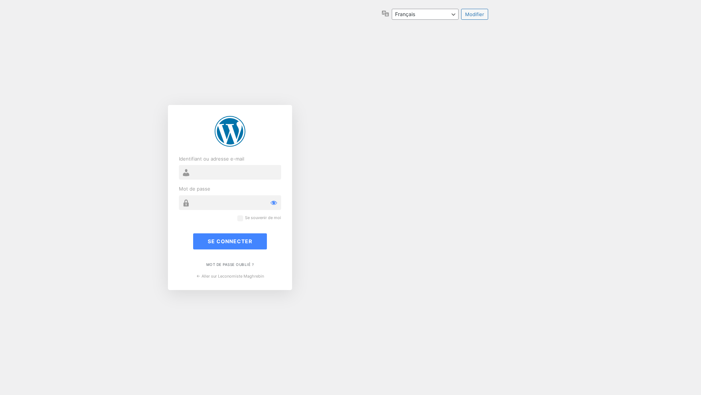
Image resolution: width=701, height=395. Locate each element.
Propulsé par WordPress (230, 131)
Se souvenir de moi (263, 218)
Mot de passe (194, 189)
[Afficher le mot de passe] (274, 202)
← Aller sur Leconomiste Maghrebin (230, 276)
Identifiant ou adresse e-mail (211, 159)
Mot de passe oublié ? (230, 264)
